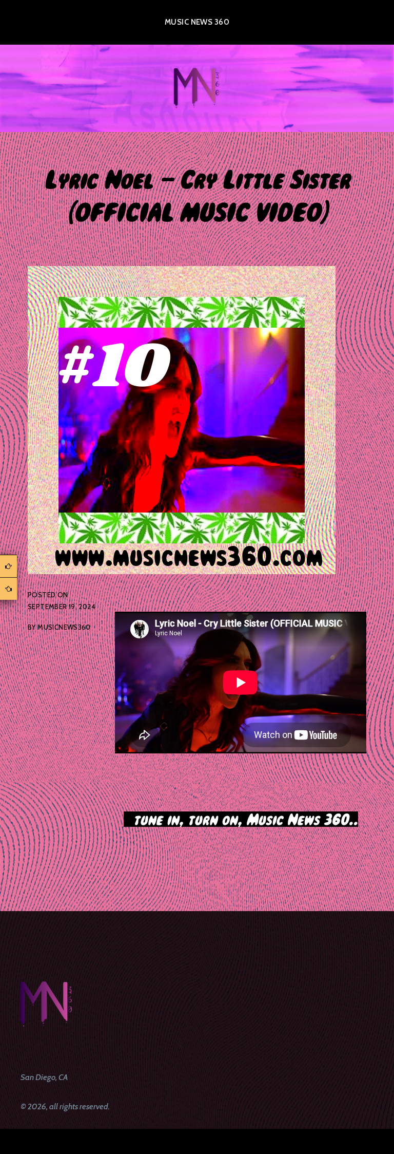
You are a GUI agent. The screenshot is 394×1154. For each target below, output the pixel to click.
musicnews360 (64, 627)
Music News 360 (197, 22)
